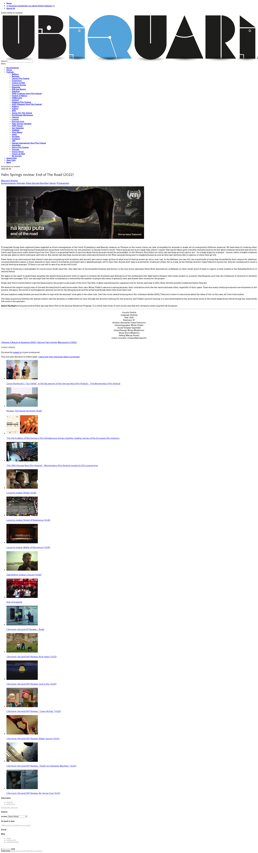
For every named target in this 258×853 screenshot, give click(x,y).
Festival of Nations (19, 96)
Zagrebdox (16, 145)
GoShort (15, 100)
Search (4, 61)
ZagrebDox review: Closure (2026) (24, 574)
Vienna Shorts (18, 152)
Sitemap (9, 802)
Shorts (9, 70)
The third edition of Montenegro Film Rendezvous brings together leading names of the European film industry (63, 438)
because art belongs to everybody (18, 825)
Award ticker (11, 158)
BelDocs (15, 74)
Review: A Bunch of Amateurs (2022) (18, 342)
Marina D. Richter (9, 180)
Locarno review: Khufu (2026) (21, 492)
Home (9, 3)
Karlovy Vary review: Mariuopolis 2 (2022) (56, 342)
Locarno (15, 119)
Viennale (15, 150)
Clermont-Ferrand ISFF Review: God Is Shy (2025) (31, 684)
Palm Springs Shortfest (21, 124)
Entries (11, 840)
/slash (14, 134)
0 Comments (63, 183)
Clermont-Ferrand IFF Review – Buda (25, 629)
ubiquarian (7, 849)
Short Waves (17, 132)
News (8, 162)
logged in (17, 352)
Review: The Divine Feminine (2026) (24, 411)
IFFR (14, 111)
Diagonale (16, 87)
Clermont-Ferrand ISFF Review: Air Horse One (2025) (33, 793)
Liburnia (15, 117)
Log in (8, 838)
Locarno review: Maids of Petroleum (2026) (28, 547)
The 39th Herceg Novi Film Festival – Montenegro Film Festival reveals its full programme (52, 465)
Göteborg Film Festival (21, 102)
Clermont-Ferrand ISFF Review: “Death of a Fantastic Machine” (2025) (41, 766)
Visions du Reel (18, 154)
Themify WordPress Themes (31, 851)
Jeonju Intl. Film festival (22, 113)
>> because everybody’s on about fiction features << (30, 6)
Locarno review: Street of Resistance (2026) (28, 520)
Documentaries (12, 68)
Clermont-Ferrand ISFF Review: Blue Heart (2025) (31, 656)
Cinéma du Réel (18, 83)
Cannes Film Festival (20, 78)
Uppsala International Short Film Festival (29, 143)
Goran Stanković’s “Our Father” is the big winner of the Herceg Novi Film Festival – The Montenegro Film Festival (63, 383)
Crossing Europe (19, 85)
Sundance (16, 139)
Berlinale (15, 76)
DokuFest (16, 91)
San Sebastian (18, 128)
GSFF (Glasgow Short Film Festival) (27, 104)
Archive (4, 816)
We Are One (17, 156)
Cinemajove (17, 81)
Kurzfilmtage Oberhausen (22, 115)
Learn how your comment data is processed (59, 356)
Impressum (10, 804)
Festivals (10, 72)
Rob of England (14, 602)
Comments (12, 842)
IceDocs (15, 109)
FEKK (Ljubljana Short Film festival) (27, 94)
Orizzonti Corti (18, 122)
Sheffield (15, 130)
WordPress (14, 851)
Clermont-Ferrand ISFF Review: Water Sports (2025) (33, 738)
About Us (10, 8)
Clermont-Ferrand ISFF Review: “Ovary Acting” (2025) (33, 711)
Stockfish (16, 137)
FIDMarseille (17, 98)
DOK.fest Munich (19, 89)
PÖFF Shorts (17, 126)
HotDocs (15, 106)
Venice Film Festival (20, 147)
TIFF (14, 141)
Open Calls (11, 160)
